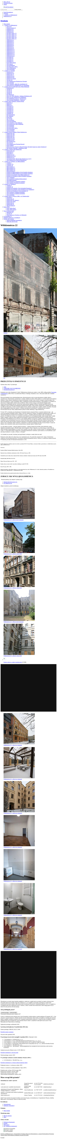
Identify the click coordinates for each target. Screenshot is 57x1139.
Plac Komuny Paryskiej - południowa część (17, 148)
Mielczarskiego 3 (11, 166)
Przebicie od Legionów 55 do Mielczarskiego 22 (18, 175)
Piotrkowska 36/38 (11, 201)
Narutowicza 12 (10, 73)
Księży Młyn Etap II (11, 209)
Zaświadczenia (7, 1104)
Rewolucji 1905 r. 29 (11, 37)
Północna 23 (9, 105)
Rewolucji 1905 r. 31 (11, 38)
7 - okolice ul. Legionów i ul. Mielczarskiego (14, 161)
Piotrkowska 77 (10, 74)
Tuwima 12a (9, 80)
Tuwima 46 (9, 92)
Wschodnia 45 (10, 57)
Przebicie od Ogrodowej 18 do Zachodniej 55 (17, 191)
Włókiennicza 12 (10, 50)
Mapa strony (6, 1124)
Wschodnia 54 (10, 61)
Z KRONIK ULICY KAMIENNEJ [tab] (12, 388)
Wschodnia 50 (10, 58)
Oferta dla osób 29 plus (12, 221)
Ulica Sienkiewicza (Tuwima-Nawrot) (15, 144)
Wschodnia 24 (10, 109)
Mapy (5, 1117)
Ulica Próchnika (10, 126)
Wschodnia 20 (10, 106)
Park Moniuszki (10, 94)
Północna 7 (9, 104)
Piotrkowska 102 (10, 133)
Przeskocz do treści (8, 3)
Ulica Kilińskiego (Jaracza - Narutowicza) (16, 98)
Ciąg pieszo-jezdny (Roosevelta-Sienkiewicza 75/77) (19, 158)
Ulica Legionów (10, 120)
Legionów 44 (10, 165)
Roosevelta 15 (10, 152)
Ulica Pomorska (10, 125)
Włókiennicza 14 (10, 52)
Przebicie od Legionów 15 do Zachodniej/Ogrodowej (19, 188)
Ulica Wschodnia (11, 69)
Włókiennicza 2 (10, 40)
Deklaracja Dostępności (9, 1122)
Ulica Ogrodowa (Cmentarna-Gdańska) (16, 181)
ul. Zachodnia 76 (8, 216)
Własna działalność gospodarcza (14, 220)
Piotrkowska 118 (10, 137)
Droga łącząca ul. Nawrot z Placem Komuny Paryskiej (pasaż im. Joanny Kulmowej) (26, 146)
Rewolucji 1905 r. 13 (11, 33)
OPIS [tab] (5, 387)
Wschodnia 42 (10, 112)
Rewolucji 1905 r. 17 (11, 36)
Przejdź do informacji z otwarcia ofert (9, 1052)
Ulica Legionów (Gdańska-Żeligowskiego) (17, 179)
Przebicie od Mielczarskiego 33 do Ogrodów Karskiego (20, 172)
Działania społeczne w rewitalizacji (12, 217)
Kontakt (5, 1123)
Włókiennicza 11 (10, 49)
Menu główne (7, 1)
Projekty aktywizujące (9, 219)
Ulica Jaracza (10, 64)
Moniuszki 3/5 (10, 212)
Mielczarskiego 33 (11, 171)
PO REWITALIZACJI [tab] (9, 389)
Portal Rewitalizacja (8, 12)
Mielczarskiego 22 (11, 169)
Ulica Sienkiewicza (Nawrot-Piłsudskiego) (16, 160)
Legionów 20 (10, 187)
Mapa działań (7, 24)
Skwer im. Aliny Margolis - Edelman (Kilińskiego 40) (19, 96)
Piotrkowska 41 (10, 203)
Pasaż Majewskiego (11, 62)
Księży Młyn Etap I (11, 208)
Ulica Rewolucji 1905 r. (12, 66)
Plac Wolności (10, 116)
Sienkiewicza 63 (10, 140)
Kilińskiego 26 (10, 29)
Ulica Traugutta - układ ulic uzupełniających (17, 84)
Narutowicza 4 (10, 72)
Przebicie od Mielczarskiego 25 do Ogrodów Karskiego (20, 173)
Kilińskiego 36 (10, 32)
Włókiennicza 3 (10, 41)
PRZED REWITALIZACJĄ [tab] (10, 482)
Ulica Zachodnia (10, 130)
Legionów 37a (10, 164)
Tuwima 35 (9, 90)
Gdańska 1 (9, 162)
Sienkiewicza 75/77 (11, 156)
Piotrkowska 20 (10, 199)
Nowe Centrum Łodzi (9, 211)
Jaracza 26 (9, 26)
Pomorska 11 (10, 102)
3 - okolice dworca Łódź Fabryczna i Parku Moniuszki (16, 86)
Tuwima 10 (9, 213)
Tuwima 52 (9, 93)
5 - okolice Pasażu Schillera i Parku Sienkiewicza (15, 132)
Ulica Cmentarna (10, 177)
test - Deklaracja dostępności (10, 1126)
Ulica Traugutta (10, 82)
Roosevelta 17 (10, 153)
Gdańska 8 (9, 185)
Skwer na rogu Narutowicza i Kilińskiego (16, 97)
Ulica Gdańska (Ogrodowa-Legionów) (16, 183)
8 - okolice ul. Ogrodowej (10, 184)
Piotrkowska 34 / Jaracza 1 (13, 200)
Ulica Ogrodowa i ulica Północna (14, 122)
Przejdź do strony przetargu (7, 1032)
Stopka (5, 4)
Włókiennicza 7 (10, 46)
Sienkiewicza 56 (10, 154)
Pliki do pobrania (8, 1115)
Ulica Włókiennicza (11, 68)
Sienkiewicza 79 (10, 157)
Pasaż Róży (9, 117)
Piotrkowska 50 (10, 204)
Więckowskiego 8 (11, 205)
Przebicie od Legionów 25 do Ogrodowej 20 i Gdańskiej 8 (20, 189)
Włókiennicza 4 (10, 42)
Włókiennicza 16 (10, 54)
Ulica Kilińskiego (11, 65)
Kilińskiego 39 (10, 88)
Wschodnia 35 (10, 110)
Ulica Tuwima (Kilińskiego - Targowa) (16, 100)
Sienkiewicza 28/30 (11, 78)
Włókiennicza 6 (10, 45)
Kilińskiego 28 (10, 30)
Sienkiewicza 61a (11, 138)
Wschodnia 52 (10, 60)
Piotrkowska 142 (10, 150)
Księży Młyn (7, 207)
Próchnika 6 (9, 197)
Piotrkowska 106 (10, 134)
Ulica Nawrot (10, 142)
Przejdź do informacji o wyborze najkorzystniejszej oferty (14, 1062)
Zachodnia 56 (10, 113)
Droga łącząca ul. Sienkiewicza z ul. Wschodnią (18, 85)
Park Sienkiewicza (11, 141)
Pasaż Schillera (10, 145)
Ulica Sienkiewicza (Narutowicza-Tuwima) (17, 81)
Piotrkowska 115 (10, 136)
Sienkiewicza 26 (10, 77)
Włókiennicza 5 (10, 44)
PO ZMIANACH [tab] (8, 483)
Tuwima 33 (9, 89)
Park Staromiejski (11, 114)
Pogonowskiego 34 (11, 28)
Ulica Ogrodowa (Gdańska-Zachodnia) (16, 193)
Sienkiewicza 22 (10, 76)
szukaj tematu (18, 9)
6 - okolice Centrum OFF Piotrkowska (13, 149)
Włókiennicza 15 (10, 53)
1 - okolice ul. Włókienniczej (10, 15)
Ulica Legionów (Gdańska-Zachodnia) (16, 192)
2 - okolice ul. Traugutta (9, 70)
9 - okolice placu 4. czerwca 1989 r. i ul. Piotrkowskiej (16, 196)
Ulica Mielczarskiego (11, 180)
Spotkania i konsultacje (9, 1105)
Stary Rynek (9, 118)
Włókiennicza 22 (8, 16)
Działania (6, 13)
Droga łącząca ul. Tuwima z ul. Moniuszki (16, 215)
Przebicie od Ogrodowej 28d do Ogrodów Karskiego (19, 176)
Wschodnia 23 (10, 108)
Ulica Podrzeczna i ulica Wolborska (15, 124)
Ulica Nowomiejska (11, 121)
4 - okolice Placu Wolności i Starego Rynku (14, 101)
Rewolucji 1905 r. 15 (11, 34)
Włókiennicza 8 (10, 48)
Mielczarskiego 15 (11, 168)
